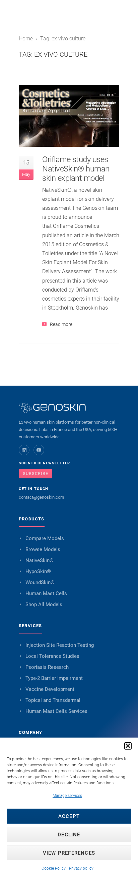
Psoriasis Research (47, 667)
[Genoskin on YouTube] (38, 450)
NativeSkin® (39, 560)
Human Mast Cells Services (56, 711)
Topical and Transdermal (52, 700)
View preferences (69, 853)
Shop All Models (43, 604)
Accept (69, 816)
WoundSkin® (40, 582)
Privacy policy (81, 868)
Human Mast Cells (46, 593)
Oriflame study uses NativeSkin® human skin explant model (76, 169)
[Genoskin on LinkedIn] (24, 450)
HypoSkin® (38, 571)
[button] (128, 746)
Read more (61, 324)
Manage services (67, 795)
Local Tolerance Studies (52, 656)
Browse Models (42, 549)
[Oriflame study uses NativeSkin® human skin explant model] (69, 116)
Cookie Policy (54, 868)
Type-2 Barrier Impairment (54, 678)
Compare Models (44, 538)
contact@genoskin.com (41, 497)
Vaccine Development (49, 689)
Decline (69, 835)
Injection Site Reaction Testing (59, 645)
